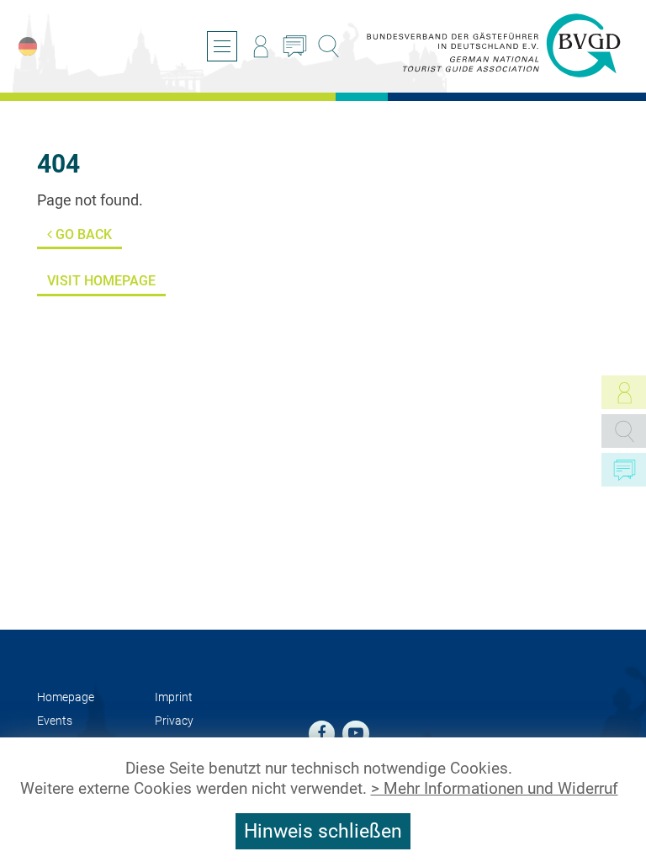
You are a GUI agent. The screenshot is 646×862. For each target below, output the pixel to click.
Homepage (65, 697)
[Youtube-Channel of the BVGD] (355, 734)
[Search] (328, 47)
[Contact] (295, 47)
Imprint (174, 697)
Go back (82, 234)
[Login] (261, 47)
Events (54, 721)
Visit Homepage (101, 281)
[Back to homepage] (494, 46)
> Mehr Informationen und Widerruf (494, 789)
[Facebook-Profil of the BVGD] (322, 734)
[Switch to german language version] (28, 46)
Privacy (174, 721)
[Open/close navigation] (222, 46)
